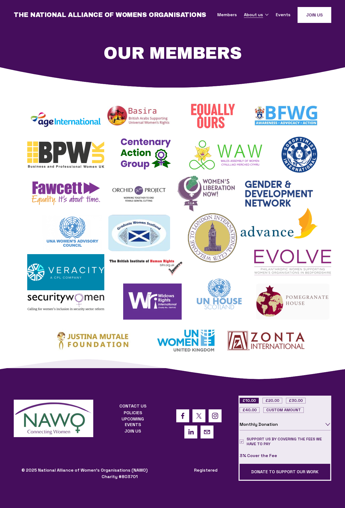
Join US (314, 15)
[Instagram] (215, 415)
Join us (133, 431)
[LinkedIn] (190, 432)
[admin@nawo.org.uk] (207, 432)
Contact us (132, 406)
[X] (198, 415)
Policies (133, 413)
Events (283, 15)
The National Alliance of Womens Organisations (110, 14)
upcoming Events (133, 421)
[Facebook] (182, 415)
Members (227, 15)
